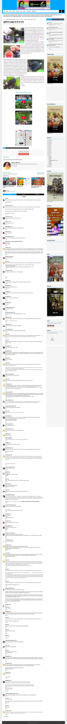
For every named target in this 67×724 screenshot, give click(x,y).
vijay (6, 261)
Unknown (7, 710)
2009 (49, 166)
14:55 (6, 254)
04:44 (6, 332)
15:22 (6, 259)
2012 (49, 155)
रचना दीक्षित (6, 442)
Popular (55, 19)
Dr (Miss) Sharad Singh (9, 406)
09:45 (6, 615)
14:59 (6, 397)
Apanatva (7, 302)
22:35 (6, 487)
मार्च (49, 162)
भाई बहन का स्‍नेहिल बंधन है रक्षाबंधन (53, 27)
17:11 (6, 440)
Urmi (6, 489)
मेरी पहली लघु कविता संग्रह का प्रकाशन (22, 178)
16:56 (6, 283)
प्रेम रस (6, 277)
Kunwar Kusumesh (9, 467)
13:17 (6, 413)
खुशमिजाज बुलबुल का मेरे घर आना (53, 160)
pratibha (7, 247)
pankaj (6, 358)
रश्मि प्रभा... (6, 221)
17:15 (6, 542)
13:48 (6, 638)
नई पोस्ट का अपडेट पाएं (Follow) (23, 154)
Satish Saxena (8, 428)
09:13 (6, 492)
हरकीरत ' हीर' (7, 483)
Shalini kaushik (8, 400)
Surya (6, 363)
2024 (49, 142)
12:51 (6, 355)
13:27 (6, 372)
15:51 (6, 278)
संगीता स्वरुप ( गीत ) (8, 447)
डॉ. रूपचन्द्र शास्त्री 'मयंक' (9, 307)
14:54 (6, 654)
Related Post (6, 175)
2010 (49, 165)
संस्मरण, (27, 24)
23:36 (6, 327)
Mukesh (6, 672)
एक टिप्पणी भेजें (6, 716)
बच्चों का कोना (29, 11)
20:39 (6, 469)
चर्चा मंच (6, 529)
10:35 (6, 648)
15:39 (6, 268)
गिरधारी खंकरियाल (7, 226)
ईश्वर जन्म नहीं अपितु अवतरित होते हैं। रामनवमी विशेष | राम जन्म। (36, 187)
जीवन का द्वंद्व (50, 22)
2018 (49, 148)
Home (4, 19)
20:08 (6, 300)
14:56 (6, 389)
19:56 (6, 294)
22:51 (6, 703)
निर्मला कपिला (7, 611)
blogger (9, 194)
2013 (49, 153)
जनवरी (50, 164)
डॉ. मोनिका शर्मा (7, 317)
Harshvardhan (8, 540)
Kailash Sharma (8, 256)
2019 (49, 147)
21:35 (6, 315)
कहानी (10, 11)
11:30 (6, 586)
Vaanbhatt (7, 324)
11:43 (6, 203)
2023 (49, 143)
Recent (49, 19)
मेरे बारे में (13, 11)
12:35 (6, 445)
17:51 (6, 502)
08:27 (6, 426)
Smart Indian (7, 329)
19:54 (6, 602)
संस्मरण (24, 11)
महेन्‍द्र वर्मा (6, 472)
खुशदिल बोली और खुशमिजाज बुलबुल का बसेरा (12, 19)
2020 (49, 146)
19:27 (6, 481)
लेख (21, 11)
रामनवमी (59, 323)
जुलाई (50, 158)
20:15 (6, 530)
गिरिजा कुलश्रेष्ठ (7, 656)
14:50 (6, 381)
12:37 (6, 224)
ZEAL (6, 411)
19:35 (6, 670)
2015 (49, 151)
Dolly (6, 334)
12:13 (6, 214)
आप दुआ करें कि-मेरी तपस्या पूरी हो (15, 601)
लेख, (25, 24)
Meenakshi (7, 663)
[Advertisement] (55, 93)
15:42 (6, 421)
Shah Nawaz (7, 270)
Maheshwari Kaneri (9, 312)
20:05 (6, 609)
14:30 (6, 245)
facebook (37, 194)
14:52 (6, 633)
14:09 (6, 708)
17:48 (6, 289)
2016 (49, 150)
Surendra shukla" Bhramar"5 (10, 693)
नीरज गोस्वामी (7, 296)
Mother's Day (6, 178)
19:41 (6, 464)
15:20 (6, 403)
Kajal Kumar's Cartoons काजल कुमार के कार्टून (12, 241)
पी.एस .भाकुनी (7, 346)
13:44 (6, 239)
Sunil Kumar (7, 216)
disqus (23, 194)
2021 (49, 145)
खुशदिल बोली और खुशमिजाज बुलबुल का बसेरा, (18, 24)
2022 (49, 144)
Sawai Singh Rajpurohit (9, 640)
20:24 (6, 643)
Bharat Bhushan (8, 236)
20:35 (6, 305)
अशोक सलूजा (7, 433)
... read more (58, 24)
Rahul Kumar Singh (9, 533)
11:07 (6, 511)
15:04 (6, 452)
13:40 (6, 229)
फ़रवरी (50, 163)
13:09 (6, 557)
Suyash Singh (8, 392)
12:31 (6, 518)
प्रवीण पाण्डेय (7, 231)
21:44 (6, 476)
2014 (49, 152)
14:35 (6, 622)
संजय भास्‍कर (7, 514)
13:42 (6, 234)
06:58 (6, 537)
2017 (49, 149)
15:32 (6, 627)
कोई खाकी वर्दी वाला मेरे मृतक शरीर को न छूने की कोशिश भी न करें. (18, 591)
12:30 (6, 219)
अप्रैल (50, 161)
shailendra (7, 384)
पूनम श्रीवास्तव (7, 680)
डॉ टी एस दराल (7, 285)
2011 (49, 156)
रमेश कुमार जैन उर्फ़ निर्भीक (8, 588)
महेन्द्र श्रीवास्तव (7, 351)
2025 (49, 141)
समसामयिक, (29, 24)
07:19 (6, 691)
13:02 (6, 523)
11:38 (6, 678)
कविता (7, 11)
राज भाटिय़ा (6, 291)
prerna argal (7, 454)
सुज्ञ (5, 198)
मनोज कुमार (6, 280)
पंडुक (7, 534)
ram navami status (35, 178)
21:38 (6, 322)
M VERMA (7, 604)
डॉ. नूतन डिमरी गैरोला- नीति (9, 494)
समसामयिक (25, 19)
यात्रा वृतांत (18, 11)
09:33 (6, 431)
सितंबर (50, 157)
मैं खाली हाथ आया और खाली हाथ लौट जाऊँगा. (14, 596)
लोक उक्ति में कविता (19, 186)
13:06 (6, 360)
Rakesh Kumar (8, 205)
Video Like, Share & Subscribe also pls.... (24, 92)
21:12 (6, 310)
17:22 (6, 579)
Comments (61, 19)
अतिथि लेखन (34, 11)
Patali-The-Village (8, 374)
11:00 (6, 348)
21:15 (6, 408)
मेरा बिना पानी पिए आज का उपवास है (10, 589)
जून (49, 159)
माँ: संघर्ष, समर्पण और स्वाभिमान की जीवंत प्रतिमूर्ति (8, 187)
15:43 (6, 566)
